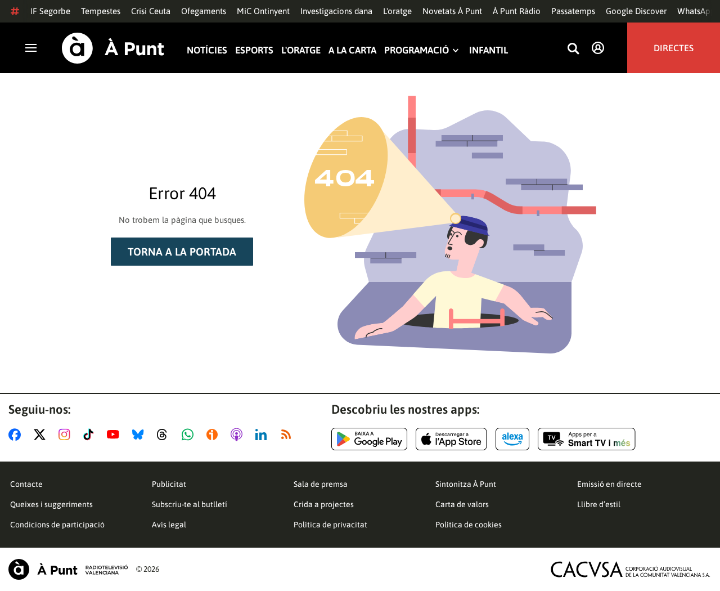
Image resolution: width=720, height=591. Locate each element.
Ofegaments (203, 11)
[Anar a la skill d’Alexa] (512, 439)
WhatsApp (696, 11)
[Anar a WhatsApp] (190, 434)
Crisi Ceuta (150, 11)
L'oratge (397, 11)
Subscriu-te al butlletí (189, 504)
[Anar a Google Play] (369, 439)
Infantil (488, 50)
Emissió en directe (609, 484)
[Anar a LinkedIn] (263, 434)
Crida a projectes (324, 504)
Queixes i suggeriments (51, 504)
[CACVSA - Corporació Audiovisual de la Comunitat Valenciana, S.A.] (631, 569)
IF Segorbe (50, 11)
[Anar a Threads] (165, 434)
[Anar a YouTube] (115, 434)
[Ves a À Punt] (113, 48)
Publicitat (169, 484)
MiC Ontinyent (263, 11)
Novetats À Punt (452, 11)
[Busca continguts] (573, 49)
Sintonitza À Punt (465, 484)
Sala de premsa (321, 484)
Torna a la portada (182, 251)
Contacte (26, 484)
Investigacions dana (336, 11)
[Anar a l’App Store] (451, 439)
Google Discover (636, 11)
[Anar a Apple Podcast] (239, 434)
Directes (674, 48)
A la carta (352, 50)
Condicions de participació (57, 524)
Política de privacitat (330, 524)
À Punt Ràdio (517, 11)
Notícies (207, 50)
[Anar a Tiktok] (90, 434)
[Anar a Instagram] (66, 434)
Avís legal (169, 524)
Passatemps (573, 11)
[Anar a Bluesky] (140, 434)
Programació (416, 50)
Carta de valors (462, 504)
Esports (254, 50)
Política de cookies (468, 524)
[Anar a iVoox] (214, 434)
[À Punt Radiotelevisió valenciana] (68, 569)
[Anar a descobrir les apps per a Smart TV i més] (587, 439)
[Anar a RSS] (289, 434)
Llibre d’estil (598, 504)
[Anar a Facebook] (16, 434)
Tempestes (100, 11)
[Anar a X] (42, 434)
